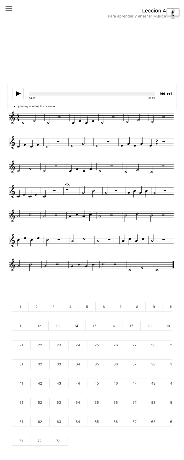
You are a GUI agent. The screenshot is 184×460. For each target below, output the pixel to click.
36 (116, 364)
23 (59, 345)
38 (153, 364)
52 (40, 402)
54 (78, 402)
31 (21, 364)
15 (95, 326)
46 (116, 383)
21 (21, 345)
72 (40, 441)
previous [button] (163, 94)
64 (78, 422)
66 (116, 422)
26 (116, 345)
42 (40, 383)
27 (134, 345)
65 (97, 422)
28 (153, 345)
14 (76, 326)
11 (21, 326)
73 (58, 441)
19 (168, 326)
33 (59, 364)
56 (116, 402)
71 (21, 441)
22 (40, 345)
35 (97, 364)
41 (21, 383)
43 (59, 383)
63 (59, 422)
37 (134, 364)
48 (153, 383)
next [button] (170, 94)
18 (150, 326)
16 (113, 326)
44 (78, 383)
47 (134, 383)
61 (21, 422)
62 (40, 422)
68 (153, 422)
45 (97, 383)
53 (59, 402)
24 (78, 345)
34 (78, 364)
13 (58, 326)
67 (134, 422)
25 (97, 345)
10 (171, 307)
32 (40, 364)
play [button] (18, 93)
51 (21, 402)
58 (153, 402)
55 (97, 402)
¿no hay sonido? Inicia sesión (37, 106)
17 (131, 326)
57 (134, 402)
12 (39, 326)
